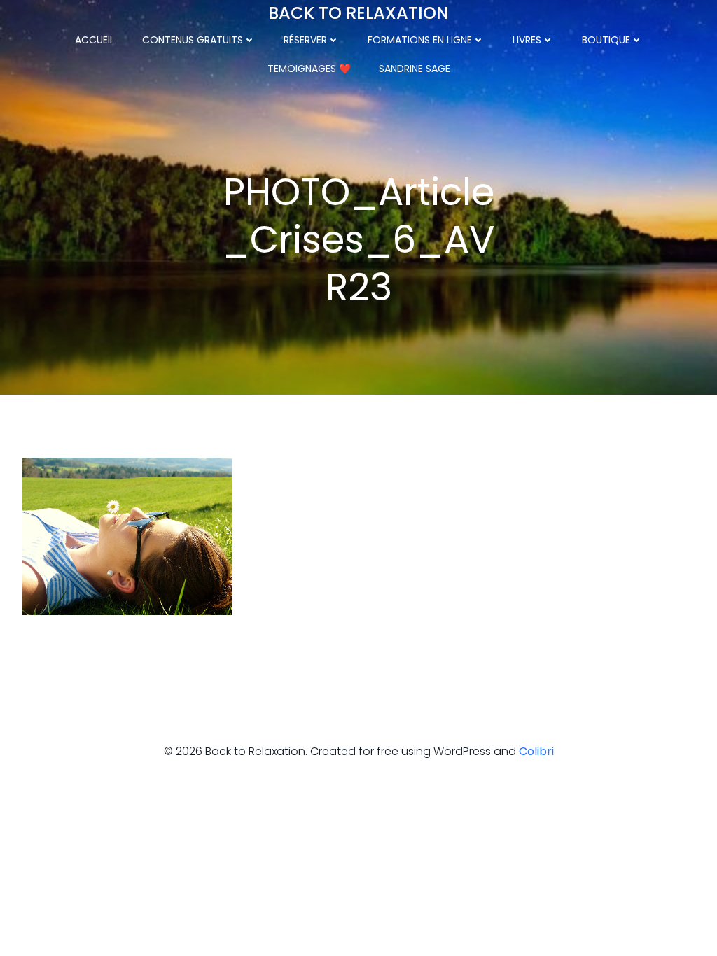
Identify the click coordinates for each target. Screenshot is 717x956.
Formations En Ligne (420, 40)
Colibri (536, 751)
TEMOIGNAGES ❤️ (309, 69)
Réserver (305, 40)
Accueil (94, 40)
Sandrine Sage (414, 69)
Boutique (606, 40)
